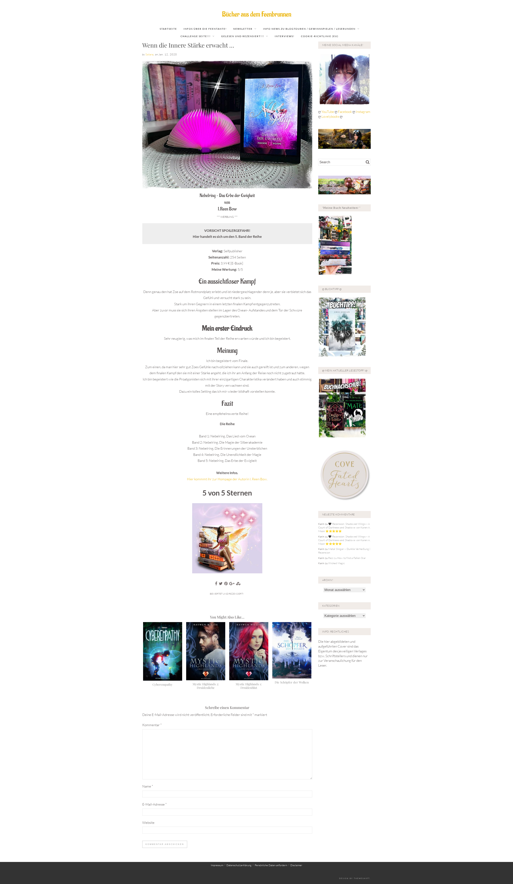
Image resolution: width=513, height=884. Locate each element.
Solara (149, 54)
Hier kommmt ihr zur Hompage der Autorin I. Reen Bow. (227, 479)
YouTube (328, 111)
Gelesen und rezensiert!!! (242, 36)
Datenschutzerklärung (238, 865)
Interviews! (284, 36)
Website (148, 822)
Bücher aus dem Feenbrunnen (256, 14)
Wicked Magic (336, 563)
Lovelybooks (330, 116)
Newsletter (242, 28)
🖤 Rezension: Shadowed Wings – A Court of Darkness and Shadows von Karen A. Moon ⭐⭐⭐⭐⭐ (344, 527)
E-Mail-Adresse (154, 804)
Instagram (363, 111)
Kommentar (152, 725)
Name (147, 786)
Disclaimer (296, 865)
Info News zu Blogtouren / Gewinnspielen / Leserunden (309, 28)
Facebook (345, 111)
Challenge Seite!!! (196, 36)
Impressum (217, 865)
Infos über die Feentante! (205, 28)
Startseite (168, 28)
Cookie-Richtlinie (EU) (319, 36)
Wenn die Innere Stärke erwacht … (188, 45)
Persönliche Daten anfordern (271, 865)
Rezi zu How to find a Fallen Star (347, 558)
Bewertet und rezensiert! (227, 593)
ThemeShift (362, 878)
